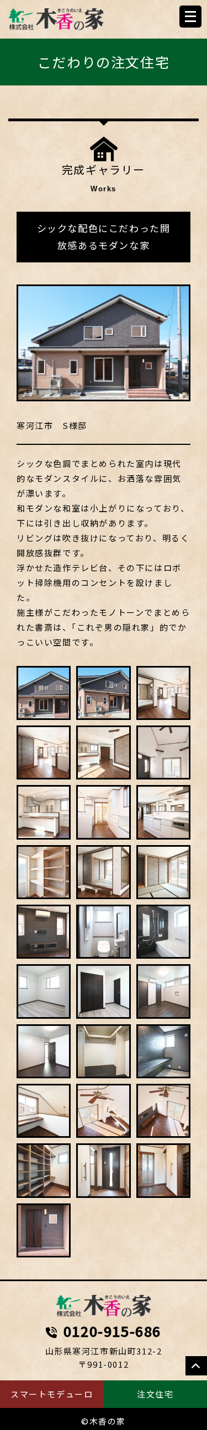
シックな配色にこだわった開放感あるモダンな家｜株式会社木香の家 (104, 1306)
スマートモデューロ (51, 1394)
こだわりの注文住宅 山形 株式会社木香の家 (56, 19)
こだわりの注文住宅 (103, 62)
